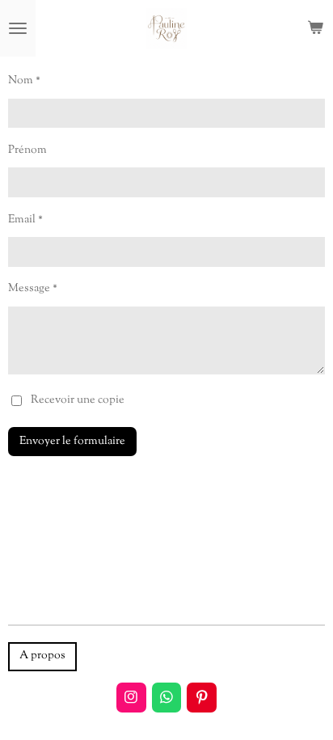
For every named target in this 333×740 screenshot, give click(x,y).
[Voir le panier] (315, 28)
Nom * (24, 81)
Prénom (27, 150)
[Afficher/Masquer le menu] (18, 28)
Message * (32, 289)
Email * (25, 220)
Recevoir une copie (77, 400)
